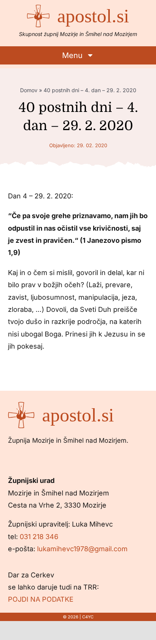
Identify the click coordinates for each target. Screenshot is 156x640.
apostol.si (93, 16)
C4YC (88, 617)
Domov (28, 90)
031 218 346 (39, 537)
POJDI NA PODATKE (40, 599)
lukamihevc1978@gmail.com (82, 549)
